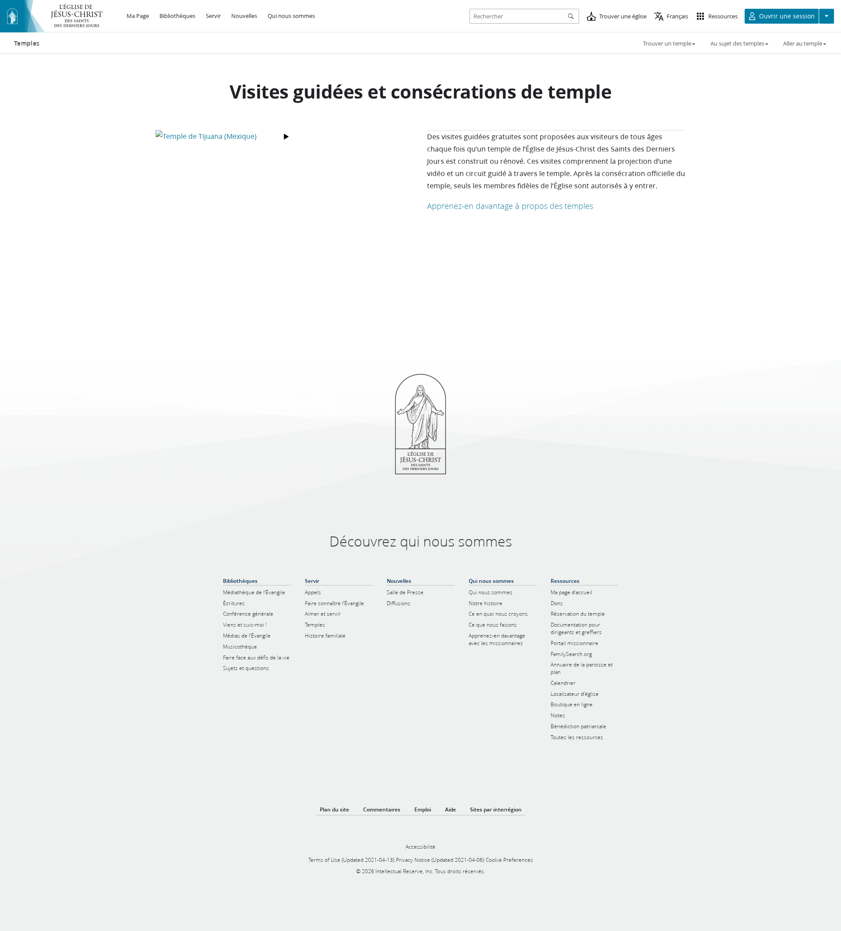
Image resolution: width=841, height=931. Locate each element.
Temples (26, 43)
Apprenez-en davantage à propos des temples (510, 206)
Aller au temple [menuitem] (802, 43)
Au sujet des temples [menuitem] (737, 43)
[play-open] (284, 136)
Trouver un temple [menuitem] (667, 43)
